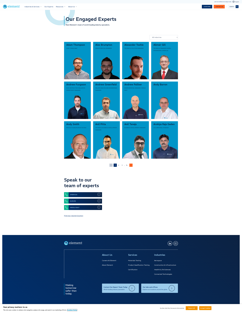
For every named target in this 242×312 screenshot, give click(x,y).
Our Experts (48, 7)
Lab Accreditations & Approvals (222, 1)
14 (126, 165)
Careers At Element (109, 260)
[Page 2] (131, 165)
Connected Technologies (163, 274)
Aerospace (158, 260)
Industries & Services (31, 7)
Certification (132, 270)
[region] (121, 308)
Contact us (219, 6)
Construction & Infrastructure (165, 265)
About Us (71, 7)
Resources (59, 7)
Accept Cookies (205, 308)
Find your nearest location (73, 216)
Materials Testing (134, 260)
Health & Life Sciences (162, 270)
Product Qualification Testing (138, 265)
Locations (207, 6)
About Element (107, 265)
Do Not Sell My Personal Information (172, 308)
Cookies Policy (72, 310)
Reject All (191, 308)
